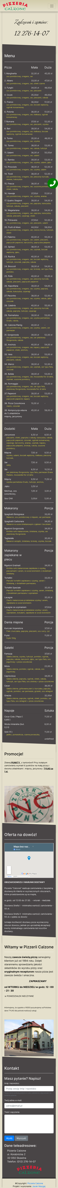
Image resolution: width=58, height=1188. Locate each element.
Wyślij (9, 1138)
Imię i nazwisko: (11, 1083)
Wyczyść (21, 1138)
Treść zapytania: (12, 1112)
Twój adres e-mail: (13, 1100)
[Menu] (52, 6)
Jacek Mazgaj (38, 1186)
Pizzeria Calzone (35, 1183)
